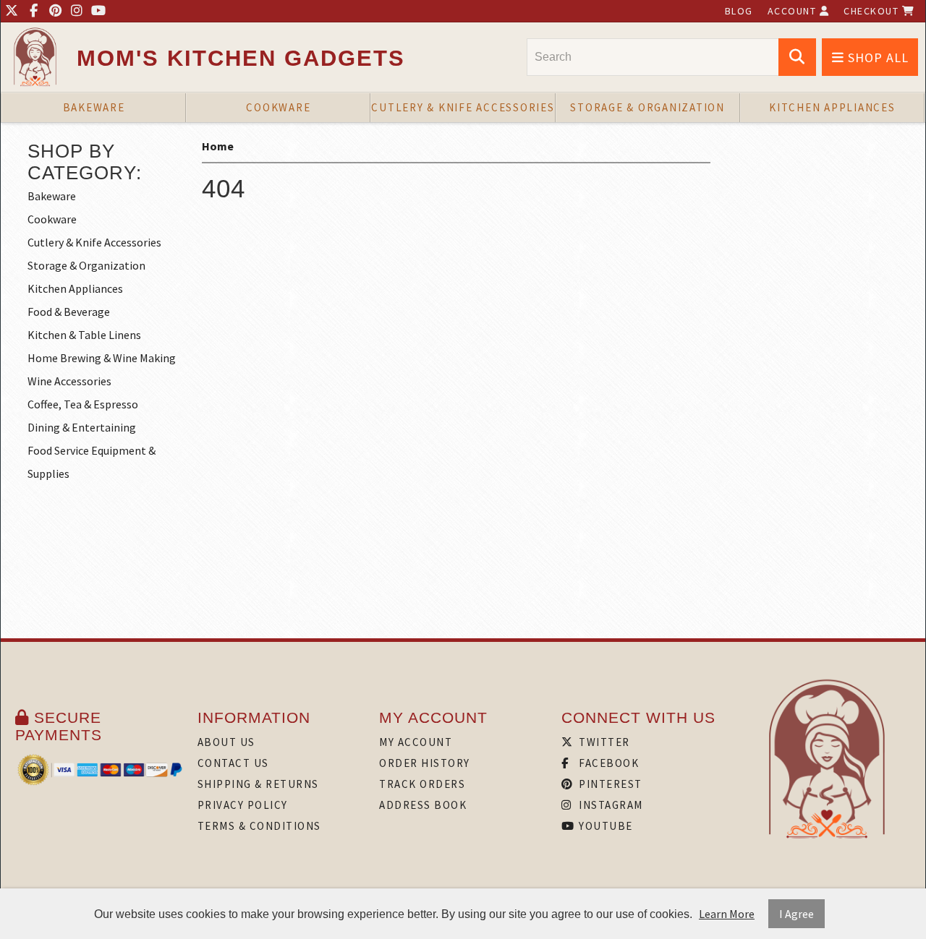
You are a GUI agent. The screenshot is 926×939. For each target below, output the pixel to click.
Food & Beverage (68, 311)
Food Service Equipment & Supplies (91, 462)
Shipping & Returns (258, 784)
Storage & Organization (647, 107)
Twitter (603, 742)
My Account (415, 742)
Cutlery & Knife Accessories (462, 107)
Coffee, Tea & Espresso (82, 404)
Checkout (873, 10)
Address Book (423, 805)
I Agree (796, 913)
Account (794, 10)
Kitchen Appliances (832, 107)
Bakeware (94, 107)
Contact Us (233, 763)
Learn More (727, 913)
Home (218, 146)
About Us (226, 742)
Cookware (278, 107)
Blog (739, 10)
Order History (424, 763)
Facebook (608, 763)
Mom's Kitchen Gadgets (241, 58)
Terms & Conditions (259, 826)
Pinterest (609, 784)
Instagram (609, 805)
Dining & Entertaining (81, 427)
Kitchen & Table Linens (84, 334)
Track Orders (422, 784)
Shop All (876, 57)
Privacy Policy (242, 805)
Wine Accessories (69, 381)
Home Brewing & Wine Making (101, 358)
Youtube (604, 826)
